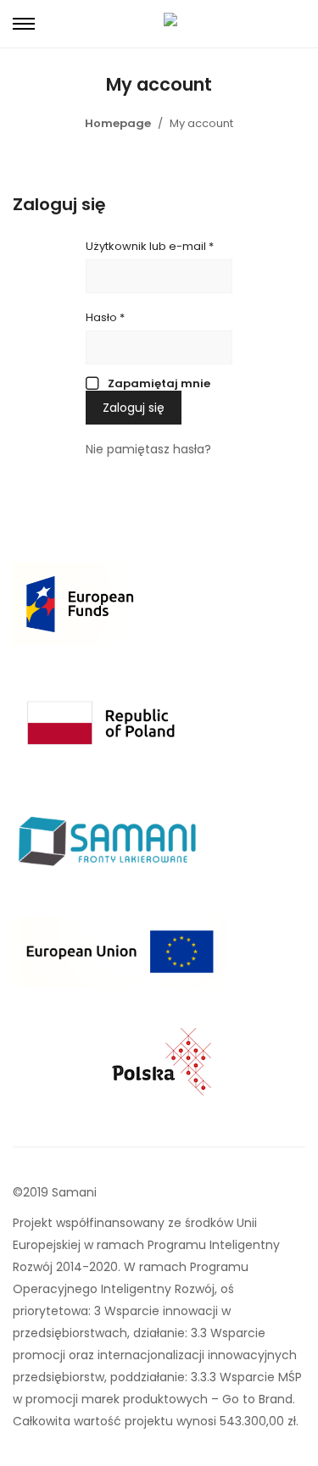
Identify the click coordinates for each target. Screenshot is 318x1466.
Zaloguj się (134, 407)
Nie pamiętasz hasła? (148, 449)
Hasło (105, 317)
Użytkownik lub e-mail (150, 246)
